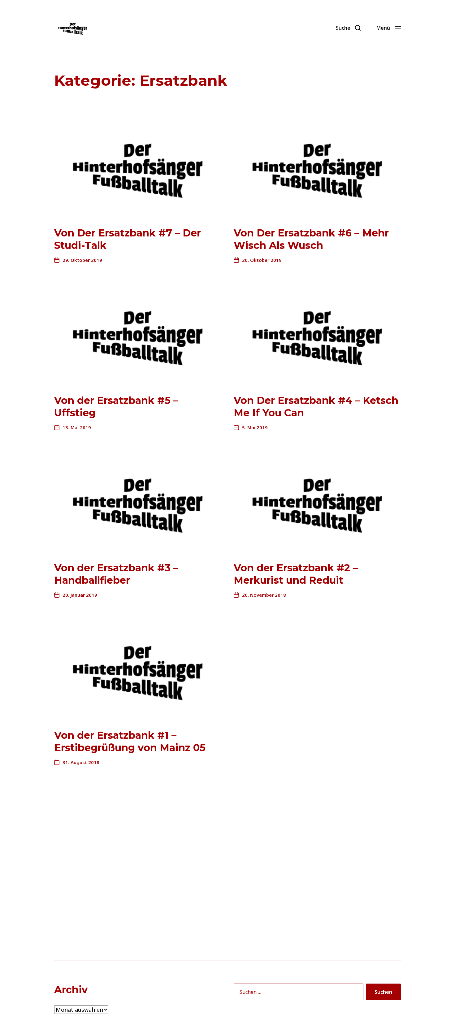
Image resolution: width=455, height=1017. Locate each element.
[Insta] (325, 28)
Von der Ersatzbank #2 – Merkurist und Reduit (296, 574)
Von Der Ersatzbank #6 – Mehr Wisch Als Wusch (311, 239)
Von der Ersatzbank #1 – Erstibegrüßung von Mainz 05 (130, 741)
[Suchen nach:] (297, 993)
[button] (348, 28)
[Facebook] (298, 28)
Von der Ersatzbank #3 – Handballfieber (116, 574)
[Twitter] (311, 28)
